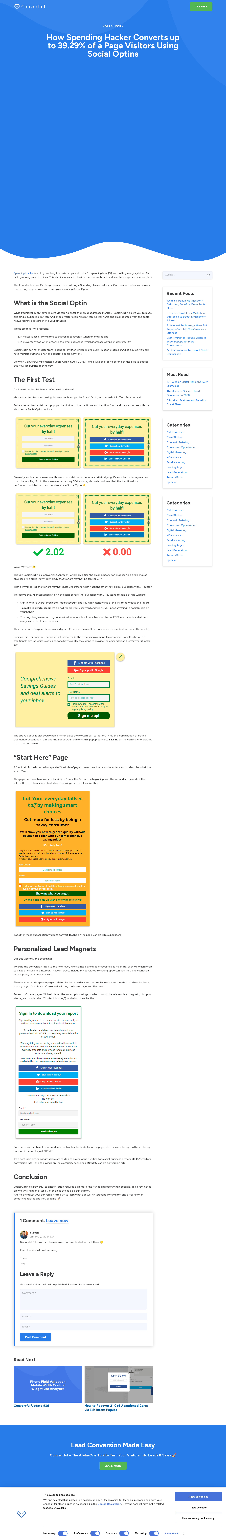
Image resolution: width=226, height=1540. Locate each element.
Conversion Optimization (181, 447)
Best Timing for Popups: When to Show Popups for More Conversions (186, 341)
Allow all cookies (198, 1496)
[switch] (95, 1533)
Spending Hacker (24, 273)
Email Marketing (176, 462)
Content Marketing (178, 442)
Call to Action (175, 432)
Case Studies (113, 25)
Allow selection (198, 1507)
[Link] (29, 6)
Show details (172, 1533)
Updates (172, 482)
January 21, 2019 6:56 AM (42, 1237)
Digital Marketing (176, 452)
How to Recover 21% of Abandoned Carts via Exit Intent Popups (116, 1408)
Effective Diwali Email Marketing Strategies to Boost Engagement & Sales (186, 316)
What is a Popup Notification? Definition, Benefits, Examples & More (186, 304)
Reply (22, 1263)
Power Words (175, 477)
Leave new (57, 1220)
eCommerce (174, 457)
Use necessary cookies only (198, 1518)
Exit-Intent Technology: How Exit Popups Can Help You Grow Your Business (187, 329)
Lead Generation (177, 472)
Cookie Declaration (109, 1504)
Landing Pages (175, 467)
